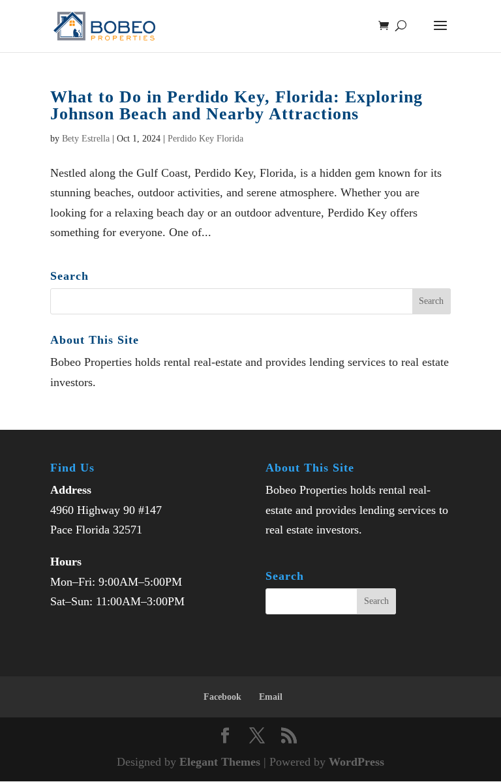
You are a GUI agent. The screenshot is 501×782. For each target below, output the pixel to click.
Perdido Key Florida (205, 138)
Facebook (222, 697)
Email (270, 697)
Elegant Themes (219, 761)
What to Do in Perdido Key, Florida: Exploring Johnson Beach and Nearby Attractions (236, 105)
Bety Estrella (86, 138)
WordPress (356, 761)
